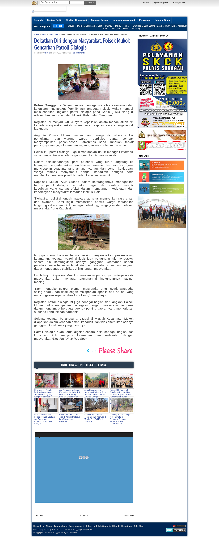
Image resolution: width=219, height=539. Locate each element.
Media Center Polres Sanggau (68, 530)
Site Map (138, 526)
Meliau (118, 26)
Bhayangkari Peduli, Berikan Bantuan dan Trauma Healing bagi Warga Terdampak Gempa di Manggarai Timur (43, 395)
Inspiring (127, 526)
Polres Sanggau (53, 533)
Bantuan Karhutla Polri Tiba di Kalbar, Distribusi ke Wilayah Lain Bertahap (69, 418)
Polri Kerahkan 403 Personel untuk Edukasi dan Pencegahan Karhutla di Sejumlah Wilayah (44, 419)
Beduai (106, 29)
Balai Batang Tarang (153, 26)
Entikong (136, 29)
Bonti (100, 26)
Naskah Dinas (162, 20)
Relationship (104, 526)
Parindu (108, 26)
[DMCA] (176, 531)
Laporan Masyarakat (124, 20)
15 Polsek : (58, 26)
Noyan (126, 29)
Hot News (47, 526)
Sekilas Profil (54, 20)
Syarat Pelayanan (161, 3)
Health (116, 526)
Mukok (80, 26)
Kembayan (182, 26)
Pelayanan (145, 20)
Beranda (146, 3)
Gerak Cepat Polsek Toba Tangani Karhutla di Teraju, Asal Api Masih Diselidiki (95, 418)
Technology (60, 526)
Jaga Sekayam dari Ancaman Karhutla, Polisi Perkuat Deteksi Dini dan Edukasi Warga (95, 393)
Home (36, 526)
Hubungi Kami (179, 3)
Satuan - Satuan (100, 20)
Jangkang (90, 26)
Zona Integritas (42, 26)
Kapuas (70, 26)
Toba (126, 26)
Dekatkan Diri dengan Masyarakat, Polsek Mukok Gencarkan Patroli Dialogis (82, 44)
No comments (78, 53)
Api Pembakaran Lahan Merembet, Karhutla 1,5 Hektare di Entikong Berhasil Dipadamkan (69, 393)
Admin (47, 53)
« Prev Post (38, 516)
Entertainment (76, 526)
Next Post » (129, 516)
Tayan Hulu (170, 26)
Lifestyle (91, 526)
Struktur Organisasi (76, 20)
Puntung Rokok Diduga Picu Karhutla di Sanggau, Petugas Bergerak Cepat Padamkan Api (120, 419)
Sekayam (116, 29)
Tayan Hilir (136, 26)
